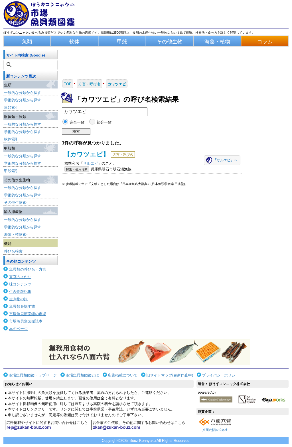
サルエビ (90, 163)
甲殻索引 (11, 171)
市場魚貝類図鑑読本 (25, 321)
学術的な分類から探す (22, 100)
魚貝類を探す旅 (22, 306)
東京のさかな (20, 277)
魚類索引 (11, 107)
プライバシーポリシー (220, 375)
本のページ (18, 329)
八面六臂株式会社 (215, 430)
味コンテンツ (20, 284)
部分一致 (104, 122)
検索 (76, 131)
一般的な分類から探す (22, 92)
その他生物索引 (17, 202)
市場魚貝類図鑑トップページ (33, 375)
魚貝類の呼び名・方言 (27, 269)
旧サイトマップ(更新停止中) (169, 375)
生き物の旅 (18, 299)
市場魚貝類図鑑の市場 (27, 314)
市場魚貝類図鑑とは (82, 375)
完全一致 (77, 122)
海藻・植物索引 (17, 234)
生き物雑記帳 (20, 291)
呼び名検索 (13, 251)
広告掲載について (122, 375)
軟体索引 (11, 139)
